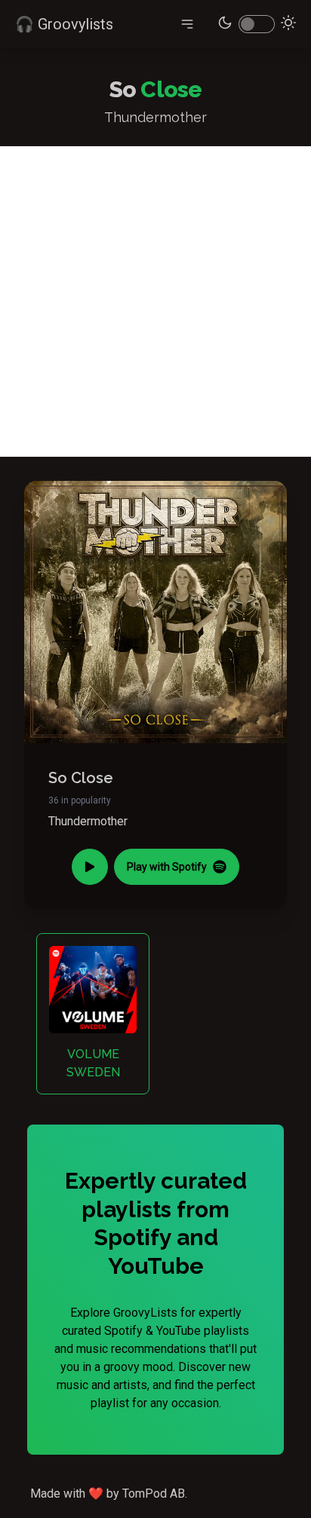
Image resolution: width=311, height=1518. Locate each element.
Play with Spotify (167, 867)
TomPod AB (153, 1493)
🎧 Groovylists (64, 24)
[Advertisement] (155, 301)
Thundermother (88, 821)
